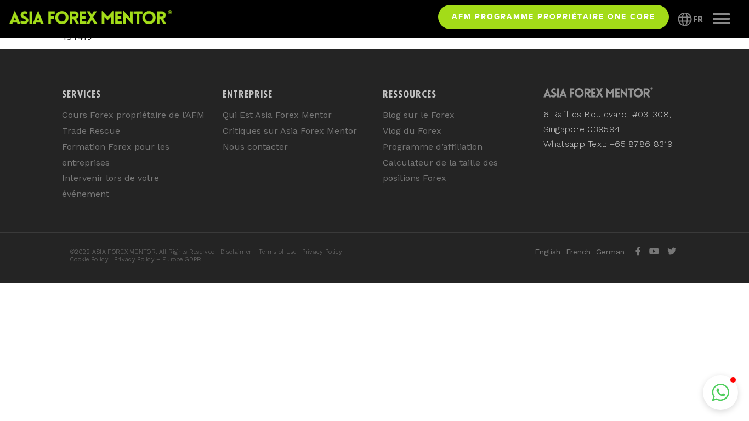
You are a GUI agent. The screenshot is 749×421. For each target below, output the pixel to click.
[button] (720, 392)
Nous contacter (255, 146)
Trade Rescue (91, 131)
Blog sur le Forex (419, 115)
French (578, 251)
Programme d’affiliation (433, 146)
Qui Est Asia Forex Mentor (277, 115)
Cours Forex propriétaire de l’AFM (133, 115)
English (547, 251)
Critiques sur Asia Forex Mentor (290, 131)
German (610, 251)
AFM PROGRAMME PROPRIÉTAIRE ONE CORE (553, 16)
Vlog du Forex (412, 131)
